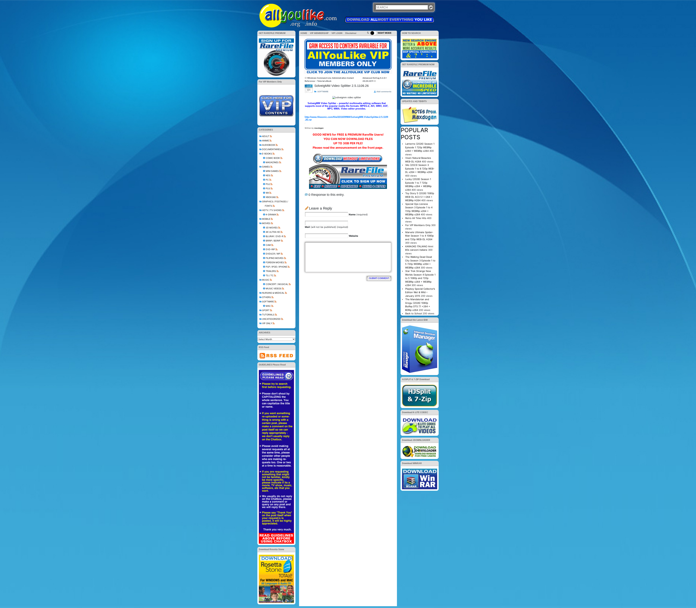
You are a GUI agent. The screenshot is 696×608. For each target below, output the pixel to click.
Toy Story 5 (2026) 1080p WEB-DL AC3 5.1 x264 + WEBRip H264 (419, 197)
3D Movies (272, 227)
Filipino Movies (274, 258)
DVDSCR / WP (273, 253)
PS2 (268, 184)
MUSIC (265, 279)
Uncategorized (271, 319)
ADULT (265, 136)
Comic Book (273, 158)
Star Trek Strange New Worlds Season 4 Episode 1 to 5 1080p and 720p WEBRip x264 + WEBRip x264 (420, 278)
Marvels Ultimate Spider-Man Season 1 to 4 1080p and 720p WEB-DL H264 (419, 236)
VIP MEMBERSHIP (319, 33)
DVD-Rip (270, 249)
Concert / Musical (277, 284)
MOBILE (266, 219)
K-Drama (271, 214)
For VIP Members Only (417, 225)
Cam (268, 245)
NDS (268, 175)
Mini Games (272, 171)
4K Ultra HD (273, 232)
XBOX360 (271, 197)
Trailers (271, 271)
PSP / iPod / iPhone (276, 266)
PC (267, 179)
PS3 (268, 188)
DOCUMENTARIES (271, 149)
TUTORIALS (268, 314)
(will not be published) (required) (326, 227)
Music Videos (273, 288)
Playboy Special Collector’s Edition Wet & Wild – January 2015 (420, 292)
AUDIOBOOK (268, 145)
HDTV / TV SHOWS (272, 210)
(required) (358, 214)
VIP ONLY (267, 323)
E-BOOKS (267, 153)
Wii (267, 192)
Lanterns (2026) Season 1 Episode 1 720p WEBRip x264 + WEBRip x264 (419, 147)
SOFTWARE (268, 301)
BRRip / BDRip (273, 240)
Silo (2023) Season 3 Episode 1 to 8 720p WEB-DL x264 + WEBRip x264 (419, 168)
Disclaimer (351, 33)
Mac (268, 306)
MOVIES (266, 223)
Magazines (272, 162)
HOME (304, 33)
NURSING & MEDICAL (273, 292)
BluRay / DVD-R (274, 236)
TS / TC (270, 275)
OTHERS (266, 297)
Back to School (413, 313)
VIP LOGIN (337, 33)
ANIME (265, 140)
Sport (266, 310)
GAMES (266, 166)
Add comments (383, 91)
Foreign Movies (275, 262)
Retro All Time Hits (415, 218)
